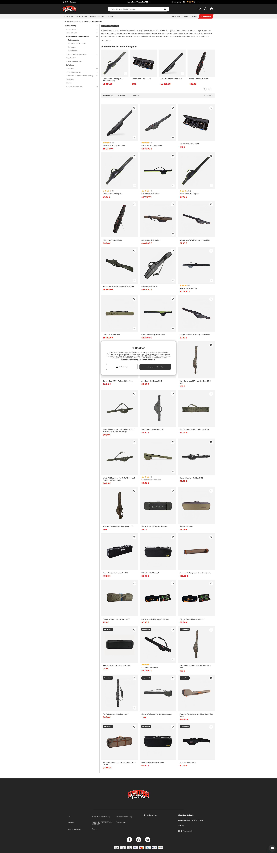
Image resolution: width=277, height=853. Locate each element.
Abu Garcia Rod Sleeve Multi (151, 381)
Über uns (95, 829)
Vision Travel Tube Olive (111, 334)
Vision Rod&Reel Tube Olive (151, 480)
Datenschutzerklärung (124, 817)
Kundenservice (151, 815)
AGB (69, 817)
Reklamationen (121, 822)
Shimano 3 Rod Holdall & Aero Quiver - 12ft (118, 526)
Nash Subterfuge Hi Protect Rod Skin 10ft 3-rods (195, 667)
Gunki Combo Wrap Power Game (153, 334)
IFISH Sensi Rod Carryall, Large (152, 762)
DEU (70, 2)
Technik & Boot (81, 16)
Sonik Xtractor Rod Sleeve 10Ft (152, 429)
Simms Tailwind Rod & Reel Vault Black (116, 665)
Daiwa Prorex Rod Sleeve (150, 194)
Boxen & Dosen (71, 33)
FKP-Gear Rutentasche (188, 762)
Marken (186, 16)
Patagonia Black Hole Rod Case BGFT (116, 619)
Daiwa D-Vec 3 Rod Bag (150, 286)
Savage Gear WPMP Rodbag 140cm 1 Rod (195, 334)
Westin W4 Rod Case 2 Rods (151, 146)
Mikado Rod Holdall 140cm (198, 79)
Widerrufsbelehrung (74, 829)
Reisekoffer (70, 79)
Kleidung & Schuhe (97, 16)
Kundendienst (176, 2)
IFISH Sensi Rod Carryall (150, 573)
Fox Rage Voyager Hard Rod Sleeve (115, 714)
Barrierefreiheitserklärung (101, 817)
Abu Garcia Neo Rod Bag (188, 288)
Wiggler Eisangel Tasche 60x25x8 (192, 619)
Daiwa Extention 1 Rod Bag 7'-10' (191, 478)
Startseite (67, 21)
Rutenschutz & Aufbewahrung (92, 21)
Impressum (71, 822)
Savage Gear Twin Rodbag (150, 240)
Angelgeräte (68, 16)
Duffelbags (70, 65)
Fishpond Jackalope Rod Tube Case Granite (195, 573)
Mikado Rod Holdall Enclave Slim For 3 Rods (118, 286)
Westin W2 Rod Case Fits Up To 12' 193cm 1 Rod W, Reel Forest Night (119, 479)
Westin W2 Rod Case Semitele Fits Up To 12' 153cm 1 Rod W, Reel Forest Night (119, 431)
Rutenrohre (72, 47)
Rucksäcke (70, 68)
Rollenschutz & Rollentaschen (76, 54)
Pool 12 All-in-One (186, 526)
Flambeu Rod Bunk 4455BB (141, 79)
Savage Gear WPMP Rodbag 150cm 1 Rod (195, 240)
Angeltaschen (71, 29)
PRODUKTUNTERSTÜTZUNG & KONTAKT (102, 823)
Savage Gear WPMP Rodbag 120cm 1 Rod (118, 381)
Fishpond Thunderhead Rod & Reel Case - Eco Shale (196, 715)
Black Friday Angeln (185, 831)
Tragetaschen (71, 58)
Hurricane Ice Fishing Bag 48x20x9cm (155, 619)
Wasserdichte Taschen (74, 61)
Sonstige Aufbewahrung (74, 86)
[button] (198, 2)
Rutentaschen (73, 40)
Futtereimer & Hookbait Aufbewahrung (79, 76)
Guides (194, 16)
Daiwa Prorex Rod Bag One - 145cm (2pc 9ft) (113, 80)
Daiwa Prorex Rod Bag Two (189, 194)
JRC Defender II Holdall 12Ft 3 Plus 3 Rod (194, 429)
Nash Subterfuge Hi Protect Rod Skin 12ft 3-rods (195, 382)
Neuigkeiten (176, 16)
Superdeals (207, 16)
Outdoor (110, 16)
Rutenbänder (72, 51)
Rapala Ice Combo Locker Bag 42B (115, 573)
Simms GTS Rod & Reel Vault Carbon (154, 526)
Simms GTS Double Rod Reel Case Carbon (156, 714)
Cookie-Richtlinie (148, 360)
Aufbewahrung (75, 21)
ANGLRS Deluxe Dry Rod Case (171, 79)
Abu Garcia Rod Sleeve (149, 667)
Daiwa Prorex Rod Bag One (112, 194)
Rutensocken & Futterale (76, 43)
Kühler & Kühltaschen (73, 72)
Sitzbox (69, 83)
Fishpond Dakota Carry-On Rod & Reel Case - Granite (119, 764)
